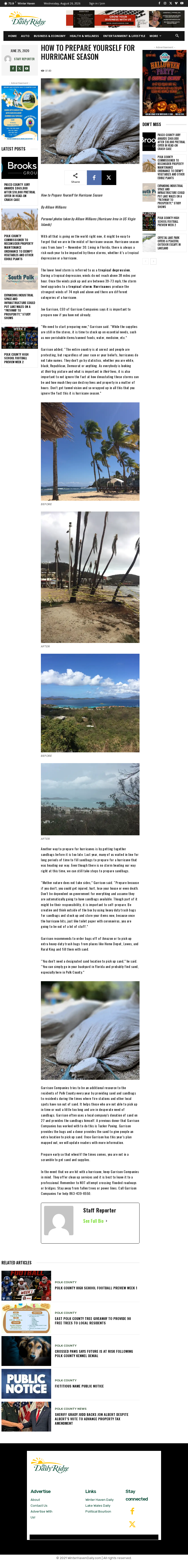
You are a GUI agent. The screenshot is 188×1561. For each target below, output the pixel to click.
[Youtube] (182, 3)
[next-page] (153, 261)
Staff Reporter (24, 59)
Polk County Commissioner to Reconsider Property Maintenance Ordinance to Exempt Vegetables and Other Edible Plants (18, 247)
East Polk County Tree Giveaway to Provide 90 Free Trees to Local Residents (93, 1320)
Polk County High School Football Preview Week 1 (96, 1287)
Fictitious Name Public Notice (79, 1385)
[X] (171, 3)
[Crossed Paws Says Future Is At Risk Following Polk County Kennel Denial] (26, 1351)
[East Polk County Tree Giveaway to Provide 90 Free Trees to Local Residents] (26, 1318)
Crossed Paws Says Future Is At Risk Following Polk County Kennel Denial (94, 1353)
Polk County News (71, 1409)
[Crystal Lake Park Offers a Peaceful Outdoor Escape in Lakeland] (149, 243)
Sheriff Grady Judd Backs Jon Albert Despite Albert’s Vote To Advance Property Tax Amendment (92, 1419)
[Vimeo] (176, 3)
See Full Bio (93, 1221)
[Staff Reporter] (9, 59)
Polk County (66, 1282)
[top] (125, 19)
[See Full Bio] (106, 1220)
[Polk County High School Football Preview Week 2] (19, 338)
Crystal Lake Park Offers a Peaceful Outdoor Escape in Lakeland (169, 243)
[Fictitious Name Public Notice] (26, 1384)
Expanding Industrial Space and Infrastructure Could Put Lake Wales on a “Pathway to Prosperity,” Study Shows (19, 306)
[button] (177, 36)
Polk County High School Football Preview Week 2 (16, 358)
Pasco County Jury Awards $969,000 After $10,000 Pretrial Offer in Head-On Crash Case (19, 192)
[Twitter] (132, 1524)
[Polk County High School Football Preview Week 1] (26, 1286)
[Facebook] (159, 3)
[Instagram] (165, 3)
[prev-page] (145, 261)
